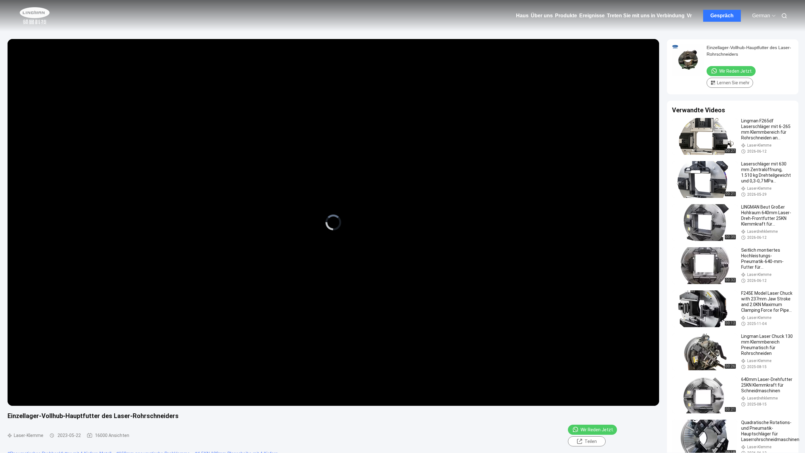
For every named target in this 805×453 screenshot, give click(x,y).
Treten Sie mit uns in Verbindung (646, 15)
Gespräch (722, 15)
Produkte (566, 15)
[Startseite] (34, 15)
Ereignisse (592, 15)
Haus (522, 15)
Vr (689, 15)
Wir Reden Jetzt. (597, 429)
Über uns (542, 15)
